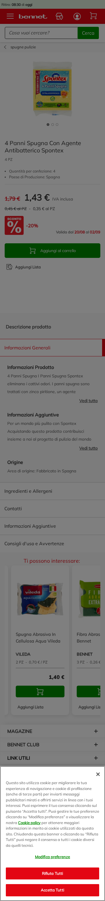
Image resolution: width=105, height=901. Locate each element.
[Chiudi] (98, 774)
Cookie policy (29, 822)
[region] (52, 833)
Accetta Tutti (52, 890)
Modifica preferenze (52, 856)
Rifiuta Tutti (52, 873)
